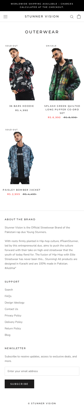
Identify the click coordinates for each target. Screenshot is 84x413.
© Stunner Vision (42, 403)
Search (9, 290)
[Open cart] (78, 16)
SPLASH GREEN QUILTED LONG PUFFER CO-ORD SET (62, 109)
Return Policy (13, 328)
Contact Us (11, 309)
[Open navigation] (5, 16)
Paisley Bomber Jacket (21, 189)
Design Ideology (14, 302)
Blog (7, 335)
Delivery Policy (13, 322)
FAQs (8, 296)
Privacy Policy (13, 315)
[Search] (72, 16)
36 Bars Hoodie (21, 106)
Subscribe (19, 383)
